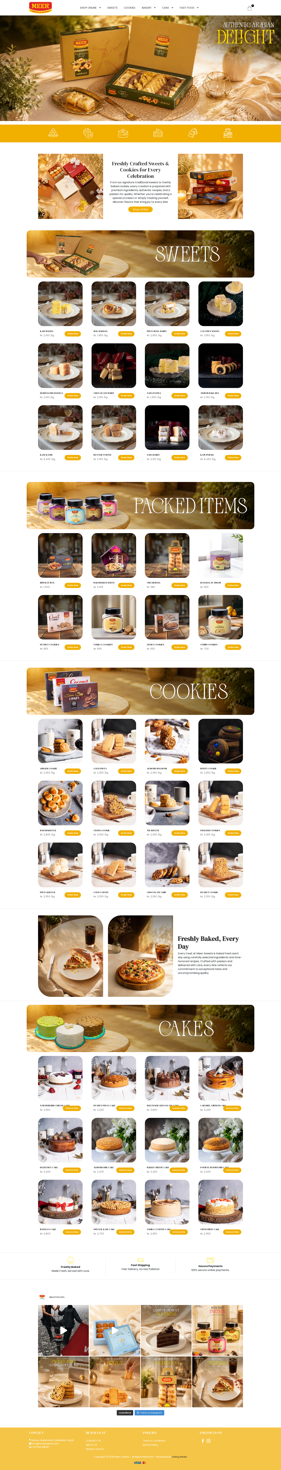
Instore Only (72, 1108)
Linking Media (179, 1456)
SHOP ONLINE (88, 8)
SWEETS (112, 8)
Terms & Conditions (154, 1440)
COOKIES (129, 8)
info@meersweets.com (45, 1443)
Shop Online (140, 209)
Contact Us (93, 1440)
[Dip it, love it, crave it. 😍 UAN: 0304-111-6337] (114, 1381)
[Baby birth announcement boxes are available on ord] (114, 1330)
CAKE (165, 8)
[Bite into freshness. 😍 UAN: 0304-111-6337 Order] (217, 1381)
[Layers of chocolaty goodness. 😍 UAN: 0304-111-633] (166, 1330)
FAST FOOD (187, 8)
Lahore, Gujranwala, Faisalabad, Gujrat (52, 1440)
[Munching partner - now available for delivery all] (217, 1330)
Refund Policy (150, 1445)
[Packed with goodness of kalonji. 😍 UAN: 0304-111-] (63, 1381)
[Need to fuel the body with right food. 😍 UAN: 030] (63, 1330)
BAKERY (146, 8)
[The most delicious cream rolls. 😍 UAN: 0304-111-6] (166, 1381)
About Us (91, 1445)
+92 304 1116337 (40, 1447)
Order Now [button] (72, 333)
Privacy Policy (95, 1449)
